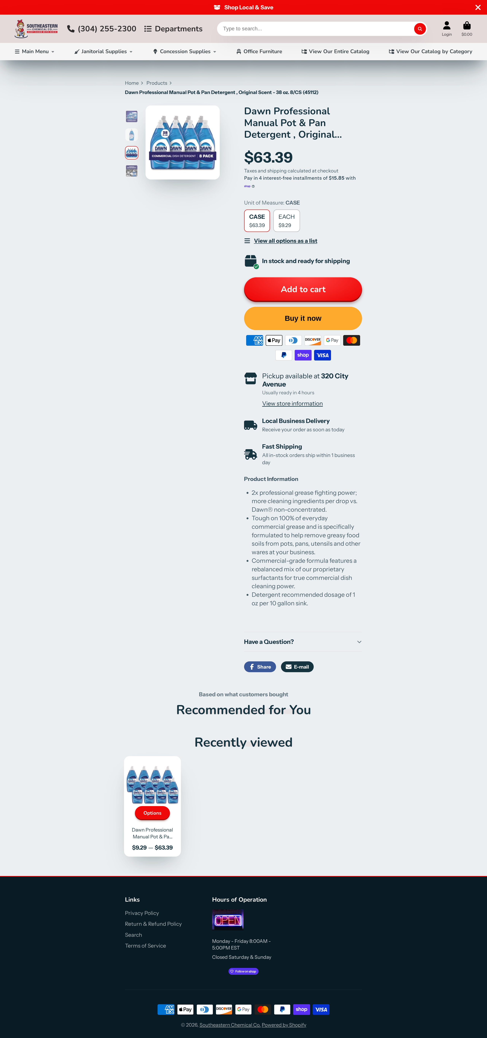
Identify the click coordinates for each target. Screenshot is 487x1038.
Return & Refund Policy (153, 924)
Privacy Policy (142, 913)
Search (133, 935)
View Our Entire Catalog (339, 51)
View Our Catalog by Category (434, 51)
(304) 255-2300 (107, 29)
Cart (467, 28)
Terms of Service (145, 945)
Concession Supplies (185, 51)
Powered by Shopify (284, 1025)
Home (132, 83)
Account (447, 28)
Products (156, 83)
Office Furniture (263, 51)
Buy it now (303, 318)
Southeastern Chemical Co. (230, 1025)
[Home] (36, 29)
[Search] (420, 29)
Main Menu (35, 51)
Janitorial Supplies (104, 51)
